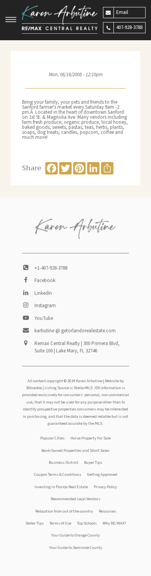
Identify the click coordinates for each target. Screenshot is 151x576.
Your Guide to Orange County (75, 535)
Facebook (44, 280)
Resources (107, 511)
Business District (63, 462)
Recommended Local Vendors (75, 499)
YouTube (43, 318)
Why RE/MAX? (114, 523)
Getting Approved (102, 474)
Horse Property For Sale (90, 438)
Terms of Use (60, 523)
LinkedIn (43, 293)
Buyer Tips (93, 462)
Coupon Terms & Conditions (57, 474)
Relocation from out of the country (64, 511)
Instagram (45, 305)
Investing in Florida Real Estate (61, 487)
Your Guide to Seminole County (75, 547)
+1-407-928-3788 (50, 268)
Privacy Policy (105, 487)
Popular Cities (52, 438)
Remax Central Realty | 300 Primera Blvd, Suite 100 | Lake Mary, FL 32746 (77, 347)
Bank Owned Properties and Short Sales (75, 450)
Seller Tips (35, 523)
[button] (10, 20)
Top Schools (87, 523)
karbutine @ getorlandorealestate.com (75, 330)
